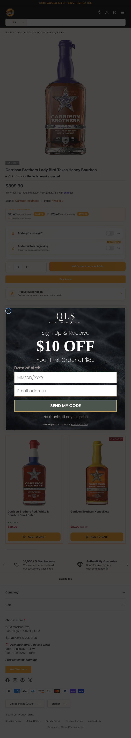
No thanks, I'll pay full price (65, 416)
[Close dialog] (8, 310)
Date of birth (27, 368)
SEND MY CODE (65, 405)
